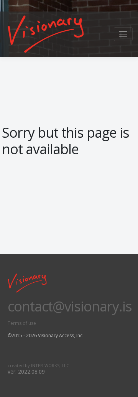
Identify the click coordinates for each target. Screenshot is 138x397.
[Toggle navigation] (123, 34)
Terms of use (22, 323)
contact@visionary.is (70, 306)
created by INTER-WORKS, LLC (38, 365)
